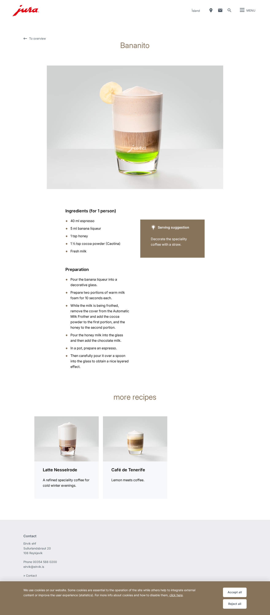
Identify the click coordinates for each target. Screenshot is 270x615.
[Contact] (220, 10)
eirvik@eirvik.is (33, 566)
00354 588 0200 (45, 562)
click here (176, 595)
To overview (37, 38)
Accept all (235, 592)
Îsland (196, 10)
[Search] (229, 10)
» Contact (30, 575)
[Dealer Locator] (210, 10)
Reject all (234, 604)
